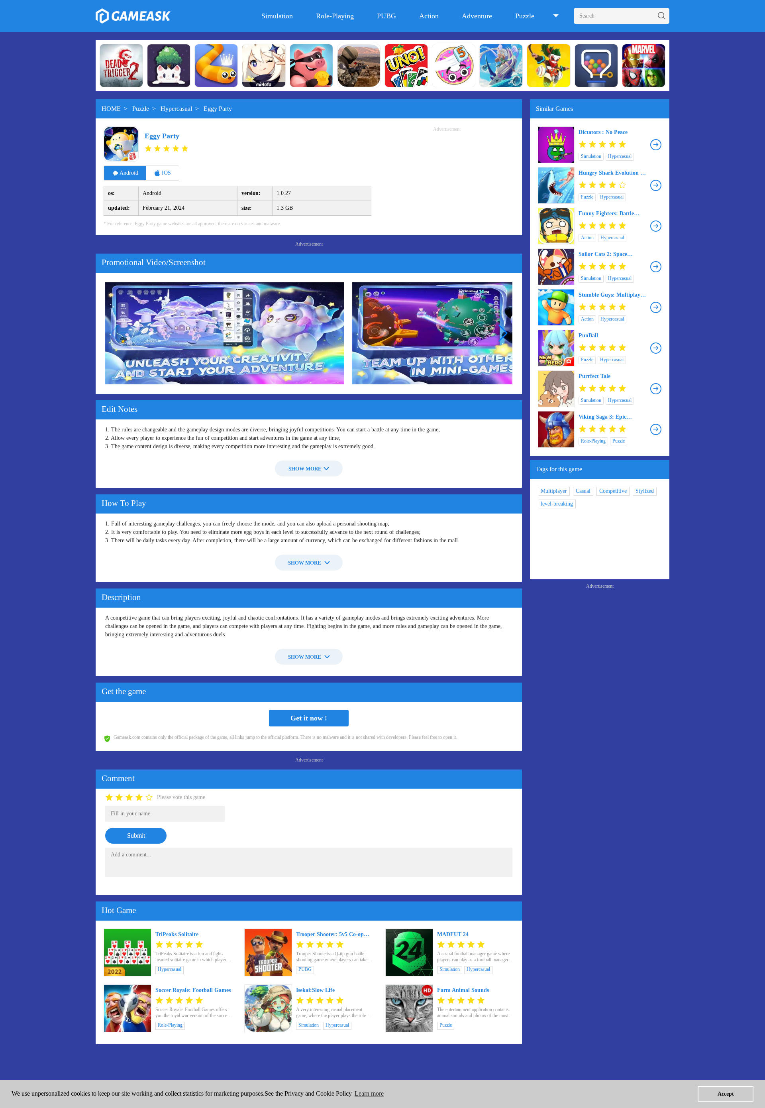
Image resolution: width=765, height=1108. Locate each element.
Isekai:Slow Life (315, 990)
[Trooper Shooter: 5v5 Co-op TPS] (268, 952)
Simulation (277, 16)
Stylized (645, 491)
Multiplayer (554, 491)
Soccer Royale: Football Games (193, 990)
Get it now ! (308, 718)
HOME (111, 108)
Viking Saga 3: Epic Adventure (602, 417)
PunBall (588, 336)
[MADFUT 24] (409, 952)
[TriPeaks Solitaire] (127, 952)
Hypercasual (176, 108)
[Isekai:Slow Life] (268, 1008)
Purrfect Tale (594, 376)
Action (429, 16)
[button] (503, 333)
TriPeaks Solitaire (176, 934)
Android (129, 173)
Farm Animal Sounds (463, 990)
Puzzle (524, 16)
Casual (583, 491)
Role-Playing (335, 16)
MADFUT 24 (453, 934)
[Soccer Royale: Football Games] (127, 1008)
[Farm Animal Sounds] (409, 1008)
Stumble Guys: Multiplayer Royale (612, 295)
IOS (166, 173)
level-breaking (557, 504)
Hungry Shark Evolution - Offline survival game (610, 173)
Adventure (477, 16)
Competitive (613, 491)
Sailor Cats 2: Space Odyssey (603, 254)
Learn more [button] (369, 1093)
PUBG (386, 16)
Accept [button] (726, 1093)
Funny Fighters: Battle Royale (606, 214)
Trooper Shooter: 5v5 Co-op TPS (330, 934)
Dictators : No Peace (603, 132)
